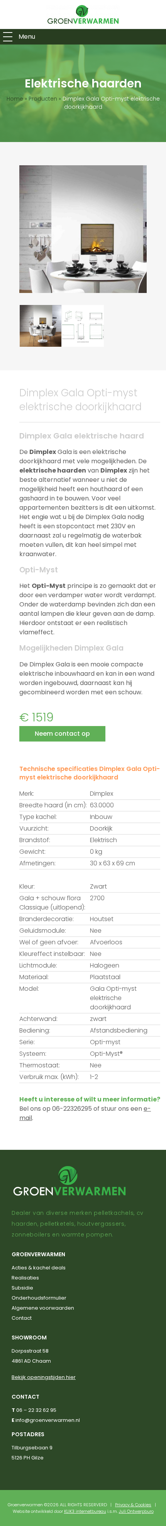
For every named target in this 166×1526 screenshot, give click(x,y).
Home (15, 99)
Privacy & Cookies (133, 1505)
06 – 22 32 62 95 (36, 1410)
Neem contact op (62, 733)
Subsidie (22, 1287)
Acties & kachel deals (39, 1267)
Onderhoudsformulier (39, 1298)
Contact (22, 1318)
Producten (43, 99)
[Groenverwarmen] (83, 14)
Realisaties (25, 1277)
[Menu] (7, 36)
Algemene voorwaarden (43, 1308)
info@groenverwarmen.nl (47, 1420)
